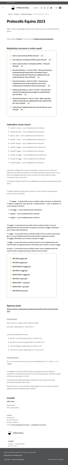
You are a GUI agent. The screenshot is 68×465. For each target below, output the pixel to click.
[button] (12, 2)
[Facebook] (40, 8)
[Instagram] (44, 8)
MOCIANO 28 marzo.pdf (20, 291)
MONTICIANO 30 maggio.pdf (22, 266)
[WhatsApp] (47, 8)
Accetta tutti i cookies (56, 459)
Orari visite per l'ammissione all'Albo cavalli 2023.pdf (29, 60)
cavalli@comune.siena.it (38, 425)
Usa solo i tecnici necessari (14, 459)
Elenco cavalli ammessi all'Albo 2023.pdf (25, 56)
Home (10, 14)
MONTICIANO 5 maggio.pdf (21, 274)
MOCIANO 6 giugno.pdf (20, 262)
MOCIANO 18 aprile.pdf (20, 278)
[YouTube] (50, 8)
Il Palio (16, 14)
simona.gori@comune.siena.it (20, 425)
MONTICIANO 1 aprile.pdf (21, 287)
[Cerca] (60, 8)
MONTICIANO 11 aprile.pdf (21, 283)
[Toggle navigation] (3, 8)
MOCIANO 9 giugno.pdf (20, 258)
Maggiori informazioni (13, 455)
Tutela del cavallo (26, 14)
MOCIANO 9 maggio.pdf (20, 270)
